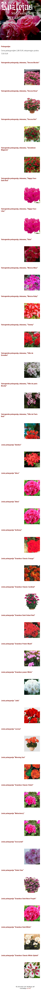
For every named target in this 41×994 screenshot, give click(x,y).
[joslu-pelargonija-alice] (32, 488)
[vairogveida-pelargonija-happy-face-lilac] (32, 195)
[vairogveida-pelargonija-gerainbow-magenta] (32, 164)
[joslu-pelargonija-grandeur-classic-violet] (32, 799)
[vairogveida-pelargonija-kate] (32, 254)
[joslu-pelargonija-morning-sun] (32, 771)
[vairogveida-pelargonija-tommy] (32, 339)
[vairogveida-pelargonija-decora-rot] (32, 134)
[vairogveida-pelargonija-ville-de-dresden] (32, 370)
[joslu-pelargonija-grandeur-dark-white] (32, 941)
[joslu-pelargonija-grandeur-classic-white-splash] (32, 970)
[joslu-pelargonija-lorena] (32, 743)
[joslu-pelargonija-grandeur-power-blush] (32, 658)
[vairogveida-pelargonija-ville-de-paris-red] (32, 431)
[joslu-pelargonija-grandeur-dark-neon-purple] (32, 913)
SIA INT (29, 988)
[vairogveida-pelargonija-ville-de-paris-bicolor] (32, 400)
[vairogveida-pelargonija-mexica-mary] (32, 282)
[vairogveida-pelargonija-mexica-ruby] (32, 311)
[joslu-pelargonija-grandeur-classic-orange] (32, 573)
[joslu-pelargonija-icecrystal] (32, 856)
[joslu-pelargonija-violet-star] (32, 885)
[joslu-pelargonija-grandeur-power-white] (32, 687)
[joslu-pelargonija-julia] (32, 715)
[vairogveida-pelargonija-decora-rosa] (32, 105)
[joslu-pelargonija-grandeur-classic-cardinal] (32, 601)
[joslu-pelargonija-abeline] (32, 459)
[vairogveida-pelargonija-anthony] (32, 544)
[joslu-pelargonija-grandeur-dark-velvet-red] (32, 630)
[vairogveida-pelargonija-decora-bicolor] (32, 77)
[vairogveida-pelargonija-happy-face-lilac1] (32, 225)
